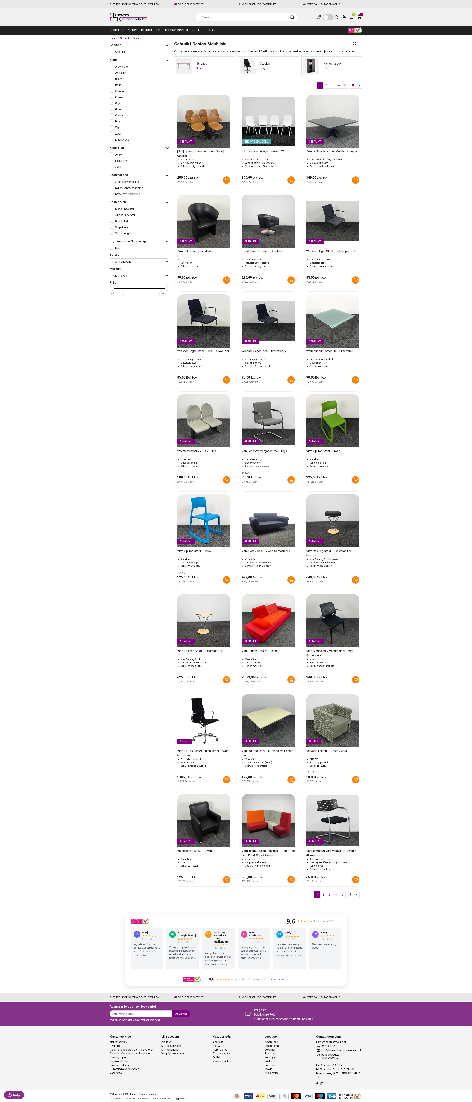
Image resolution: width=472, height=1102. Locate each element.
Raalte (268, 1061)
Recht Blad (121, 221)
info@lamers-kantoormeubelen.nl (341, 1050)
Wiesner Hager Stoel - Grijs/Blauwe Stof (203, 351)
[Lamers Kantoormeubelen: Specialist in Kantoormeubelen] (129, 17)
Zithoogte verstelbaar (127, 181)
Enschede (270, 1053)
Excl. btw (319, 17)
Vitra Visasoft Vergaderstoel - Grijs (264, 451)
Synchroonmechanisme (129, 187)
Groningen (271, 1057)
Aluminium (121, 66)
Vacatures (116, 1072)
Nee (117, 248)
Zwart (118, 133)
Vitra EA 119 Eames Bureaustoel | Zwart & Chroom (203, 753)
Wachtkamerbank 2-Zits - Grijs (196, 451)
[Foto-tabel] (354, 44)
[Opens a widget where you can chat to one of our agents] (14, 1095)
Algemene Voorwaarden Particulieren (132, 1049)
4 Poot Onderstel (125, 215)
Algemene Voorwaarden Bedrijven (130, 1053)
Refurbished (150, 30)
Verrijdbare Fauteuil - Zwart (194, 851)
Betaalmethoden (119, 1061)
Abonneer (181, 1013)
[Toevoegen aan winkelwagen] (226, 180)
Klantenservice (118, 1041)
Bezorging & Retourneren (124, 1069)
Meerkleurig (122, 139)
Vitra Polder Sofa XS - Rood (260, 651)
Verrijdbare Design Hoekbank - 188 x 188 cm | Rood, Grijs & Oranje (268, 853)
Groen (118, 109)
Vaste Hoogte (123, 233)
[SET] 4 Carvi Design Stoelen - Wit (263, 151)
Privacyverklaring (120, 1065)
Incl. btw (337, 17)
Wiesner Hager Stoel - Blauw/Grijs (264, 351)
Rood (118, 121)
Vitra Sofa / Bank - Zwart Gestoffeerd (266, 551)
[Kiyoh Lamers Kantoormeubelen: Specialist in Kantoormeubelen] (355, 30)
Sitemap (183, 1098)
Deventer (270, 1049)
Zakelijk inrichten (222, 1061)
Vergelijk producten (172, 1053)
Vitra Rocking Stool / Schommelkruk (200, 651)
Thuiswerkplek (176, 30)
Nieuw (132, 30)
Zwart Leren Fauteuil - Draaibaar (262, 251)
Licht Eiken (121, 160)
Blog (211, 30)
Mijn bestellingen (171, 1045)
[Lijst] (360, 44)
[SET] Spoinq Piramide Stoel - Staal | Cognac (200, 153)
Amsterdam (272, 1045)
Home (113, 38)
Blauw (118, 78)
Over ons (115, 1045)
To (158, 293)
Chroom (120, 91)
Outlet (197, 30)
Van (112, 293)
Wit (117, 127)
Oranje (119, 115)
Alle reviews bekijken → (277, 979)
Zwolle (268, 1069)
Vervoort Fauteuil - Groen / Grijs (326, 751)
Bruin (118, 85)
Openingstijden (118, 1057)
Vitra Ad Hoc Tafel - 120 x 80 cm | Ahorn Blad (267, 753)
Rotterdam (271, 1065)
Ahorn (118, 154)
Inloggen (166, 1041)
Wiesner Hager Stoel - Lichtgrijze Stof (330, 251)
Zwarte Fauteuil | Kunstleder (195, 251)
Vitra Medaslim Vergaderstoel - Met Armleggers (329, 653)
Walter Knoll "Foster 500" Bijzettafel (329, 351)
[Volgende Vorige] (359, 85)
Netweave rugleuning (127, 193)
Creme (119, 97)
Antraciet (120, 72)
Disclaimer (153, 1098)
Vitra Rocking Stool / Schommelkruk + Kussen (330, 553)
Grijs (117, 103)
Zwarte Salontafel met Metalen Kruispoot (332, 151)
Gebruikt (116, 30)
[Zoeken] (292, 17)
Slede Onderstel (124, 208)
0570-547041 (329, 1045)
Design (136, 38)
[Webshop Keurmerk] (350, 1096)
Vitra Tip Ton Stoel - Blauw (194, 551)
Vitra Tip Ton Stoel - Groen (323, 451)
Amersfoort (271, 1041)
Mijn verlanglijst (170, 1049)
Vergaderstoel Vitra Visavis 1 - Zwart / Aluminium (331, 853)
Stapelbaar (121, 227)
